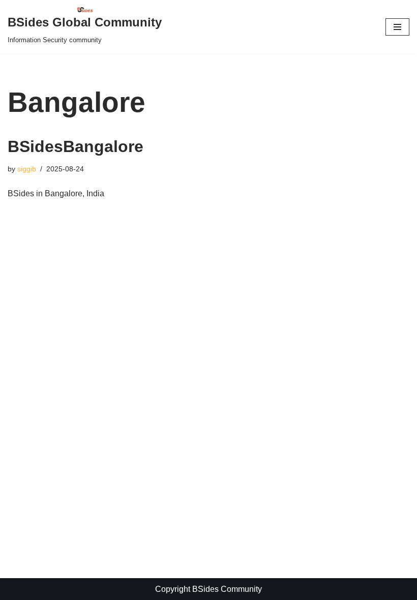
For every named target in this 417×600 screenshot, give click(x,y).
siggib (26, 169)
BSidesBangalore (75, 146)
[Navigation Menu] (397, 27)
